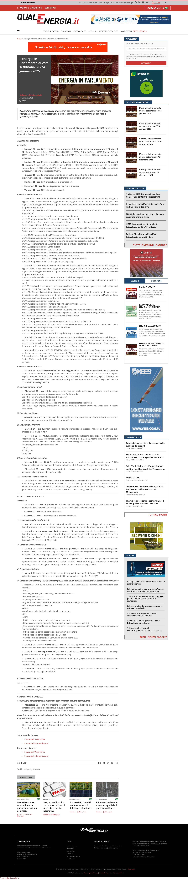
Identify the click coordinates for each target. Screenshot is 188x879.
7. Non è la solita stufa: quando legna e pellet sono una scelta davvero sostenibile (145, 598)
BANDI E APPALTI (147, 287)
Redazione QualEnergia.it (30, 95)
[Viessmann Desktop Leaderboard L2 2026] (67, 47)
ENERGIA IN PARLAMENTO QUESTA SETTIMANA (151, 345)
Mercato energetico (108, 31)
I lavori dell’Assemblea (34, 739)
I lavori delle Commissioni (36, 743)
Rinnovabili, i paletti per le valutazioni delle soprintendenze (81, 805)
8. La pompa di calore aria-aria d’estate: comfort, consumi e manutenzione (145, 590)
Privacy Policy (5, 878)
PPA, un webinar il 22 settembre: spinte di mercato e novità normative (54, 806)
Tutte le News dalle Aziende (150, 245)
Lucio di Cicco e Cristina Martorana (24, 815)
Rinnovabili (66, 31)
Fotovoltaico (80, 31)
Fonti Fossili (126, 31)
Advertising (36, 8)
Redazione (22, 8)
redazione (131, 869)
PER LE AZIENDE (101, 841)
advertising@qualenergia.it (109, 848)
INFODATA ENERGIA (27, 2)
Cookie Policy (103, 873)
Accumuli (92, 31)
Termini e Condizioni (116, 873)
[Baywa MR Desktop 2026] (146, 83)
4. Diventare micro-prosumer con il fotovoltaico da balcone (143, 621)
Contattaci (50, 8)
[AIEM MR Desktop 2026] (146, 263)
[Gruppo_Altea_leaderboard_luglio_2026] (131, 19)
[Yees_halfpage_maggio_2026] (146, 399)
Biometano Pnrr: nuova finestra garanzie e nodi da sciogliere (27, 806)
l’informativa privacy (152, 56)
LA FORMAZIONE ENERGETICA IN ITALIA (149, 306)
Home (19, 39)
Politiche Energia (51, 31)
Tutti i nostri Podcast (153, 637)
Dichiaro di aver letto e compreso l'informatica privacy (146, 54)
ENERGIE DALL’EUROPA (150, 326)
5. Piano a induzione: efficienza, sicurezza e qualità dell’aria (141, 614)
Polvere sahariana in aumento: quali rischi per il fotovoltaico (107, 805)
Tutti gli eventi (157, 514)
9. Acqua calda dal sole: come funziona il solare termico (146, 582)
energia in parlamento (32, 769)
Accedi (157, 2)
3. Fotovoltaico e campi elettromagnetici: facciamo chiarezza (144, 629)
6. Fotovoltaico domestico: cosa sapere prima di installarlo (145, 607)
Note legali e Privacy (91, 873)
